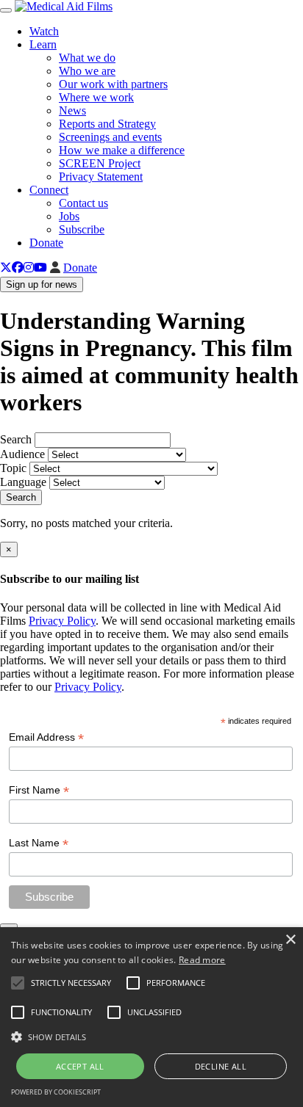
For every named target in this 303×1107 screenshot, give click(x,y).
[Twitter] (6, 267)
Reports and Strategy (107, 123)
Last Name (38, 843)
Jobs (69, 216)
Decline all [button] (220, 1066)
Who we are (87, 71)
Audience (22, 454)
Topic (13, 468)
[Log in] (55, 267)
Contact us (83, 203)
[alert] (151, 1017)
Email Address (46, 737)
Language (23, 482)
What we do (87, 57)
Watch (44, 31)
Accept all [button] (80, 1066)
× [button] (290, 940)
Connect (48, 190)
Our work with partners (113, 84)
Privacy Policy (62, 620)
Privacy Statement (101, 176)
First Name (39, 790)
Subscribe (81, 229)
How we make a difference (122, 150)
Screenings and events (110, 137)
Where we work (96, 97)
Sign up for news (41, 284)
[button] (151, 1035)
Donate (46, 242)
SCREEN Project (99, 163)
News (72, 110)
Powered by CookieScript (56, 1092)
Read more (202, 960)
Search (16, 439)
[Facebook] (18, 267)
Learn (43, 44)
